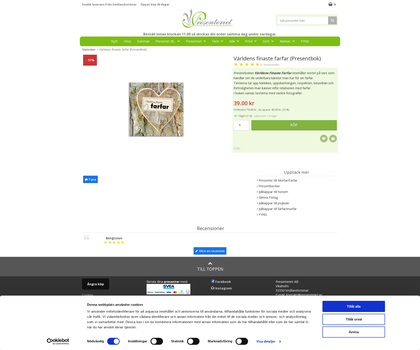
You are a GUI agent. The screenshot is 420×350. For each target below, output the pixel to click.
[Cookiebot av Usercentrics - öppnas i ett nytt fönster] (58, 341)
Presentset (194, 41)
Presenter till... (166, 41)
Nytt (114, 41)
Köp (294, 124)
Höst (127, 41)
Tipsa (92, 179)
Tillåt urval (354, 319)
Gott (266, 41)
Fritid (248, 41)
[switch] (156, 341)
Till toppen (210, 269)
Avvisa (354, 332)
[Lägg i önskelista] (324, 138)
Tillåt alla (353, 306)
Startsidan (88, 49)
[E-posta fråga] (333, 138)
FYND (305, 41)
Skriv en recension (211, 251)
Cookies (87, 295)
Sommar (143, 41)
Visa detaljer (265, 341)
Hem (215, 41)
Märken (285, 41)
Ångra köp (95, 284)
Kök (232, 41)
